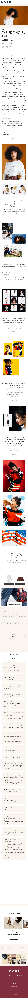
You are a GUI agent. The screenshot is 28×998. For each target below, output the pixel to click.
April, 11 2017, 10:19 (15, 664)
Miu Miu (8, 272)
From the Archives (14, 911)
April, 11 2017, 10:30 (10, 774)
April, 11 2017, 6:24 (13, 747)
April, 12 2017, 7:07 (15, 815)
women (4, 62)
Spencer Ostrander (9, 44)
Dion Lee (17, 446)
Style (4, 611)
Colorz (15, 994)
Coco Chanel (13, 114)
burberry (3, 619)
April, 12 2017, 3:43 (13, 797)
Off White (7, 448)
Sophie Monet (7, 277)
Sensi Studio (20, 279)
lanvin (6, 618)
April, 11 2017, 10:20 (11, 676)
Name (4, 863)
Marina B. (6, 839)
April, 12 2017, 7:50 (12, 829)
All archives (14, 939)
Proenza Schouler (14, 331)
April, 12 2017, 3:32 (12, 789)
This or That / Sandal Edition (13, 933)
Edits (6, 611)
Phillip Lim (6, 275)
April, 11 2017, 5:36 (12, 733)
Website (4, 875)
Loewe (7, 209)
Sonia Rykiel (22, 209)
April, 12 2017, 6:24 (13, 807)
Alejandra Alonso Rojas (12, 327)
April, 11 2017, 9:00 (15, 763)
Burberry (8, 211)
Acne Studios (19, 272)
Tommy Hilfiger (14, 390)
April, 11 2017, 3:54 (17, 712)
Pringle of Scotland (8, 392)
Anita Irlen (6, 664)
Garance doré (14, 970)
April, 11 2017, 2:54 (12, 694)
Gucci (9, 329)
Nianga (5, 74)
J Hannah (18, 277)
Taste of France (8, 712)
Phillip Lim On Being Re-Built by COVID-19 (13, 637)
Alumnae (17, 275)
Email (4, 869)
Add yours (14, 658)
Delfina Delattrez (20, 211)
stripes (19, 58)
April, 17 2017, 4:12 (14, 839)
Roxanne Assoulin (16, 562)
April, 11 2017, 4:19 (13, 724)
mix (18, 74)
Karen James (7, 815)
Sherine (5, 797)
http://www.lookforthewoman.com (11, 670)
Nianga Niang (8, 46)
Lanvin (10, 446)
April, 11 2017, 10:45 (15, 685)
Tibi (14, 209)
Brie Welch (10, 43)
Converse (21, 392)
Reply (18, 676)
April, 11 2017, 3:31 (13, 701)
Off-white (18, 616)
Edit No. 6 (14, 618)
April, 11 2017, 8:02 (12, 756)
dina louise (6, 763)
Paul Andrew (22, 560)
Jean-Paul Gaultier (6, 118)
